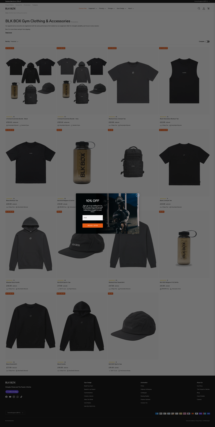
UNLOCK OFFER (93, 225)
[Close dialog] (137, 195)
